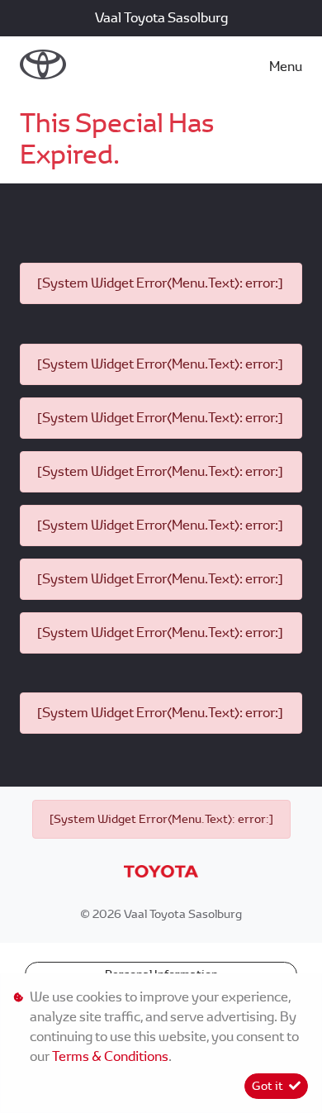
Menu (285, 66)
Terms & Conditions (110, 1056)
